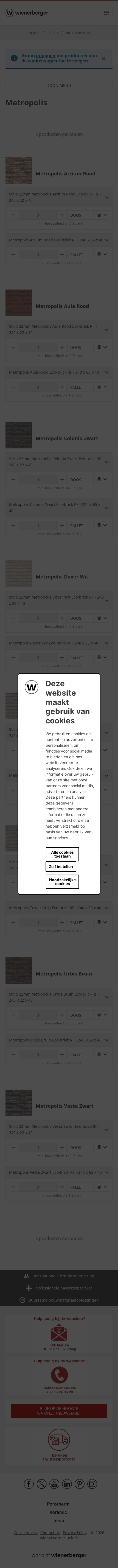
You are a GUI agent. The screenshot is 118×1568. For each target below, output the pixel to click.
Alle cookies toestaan (62, 854)
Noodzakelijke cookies (62, 881)
